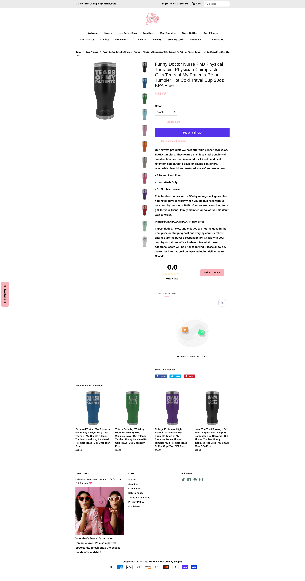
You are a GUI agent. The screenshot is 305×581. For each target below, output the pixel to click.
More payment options (173, 141)
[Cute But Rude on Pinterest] (195, 480)
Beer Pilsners (92, 52)
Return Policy (135, 493)
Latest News (82, 473)
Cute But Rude (151, 561)
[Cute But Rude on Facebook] (189, 480)
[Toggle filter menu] (222, 302)
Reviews (5, 294)
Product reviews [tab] (167, 293)
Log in (165, 3)
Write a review (212, 272)
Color (158, 106)
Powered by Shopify (171, 561)
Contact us (134, 488)
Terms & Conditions (139, 497)
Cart (198, 3)
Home (78, 52)
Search (132, 479)
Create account (180, 3)
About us (133, 484)
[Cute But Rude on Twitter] (183, 480)
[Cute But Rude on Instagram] (201, 480)
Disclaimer (134, 506)
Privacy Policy (136, 502)
